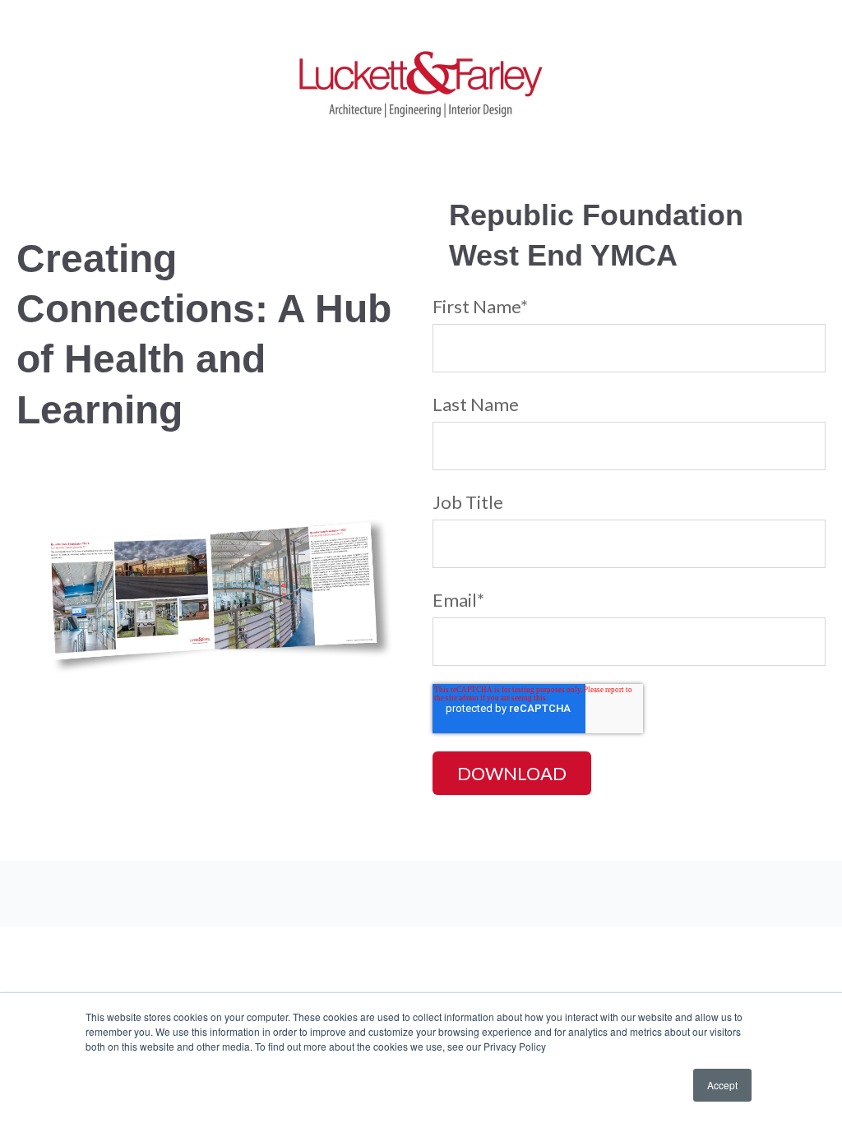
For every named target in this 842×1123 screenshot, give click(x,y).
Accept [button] (722, 1085)
